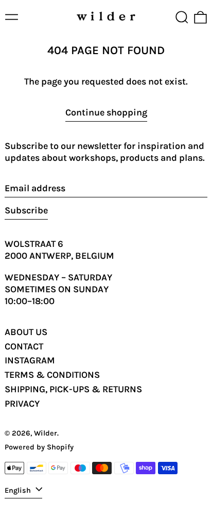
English (19, 490)
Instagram (30, 360)
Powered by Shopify (39, 447)
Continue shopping (106, 112)
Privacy (22, 403)
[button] (182, 17)
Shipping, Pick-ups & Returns (73, 389)
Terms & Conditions (52, 374)
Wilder (45, 433)
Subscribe (26, 210)
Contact (24, 346)
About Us (26, 332)
